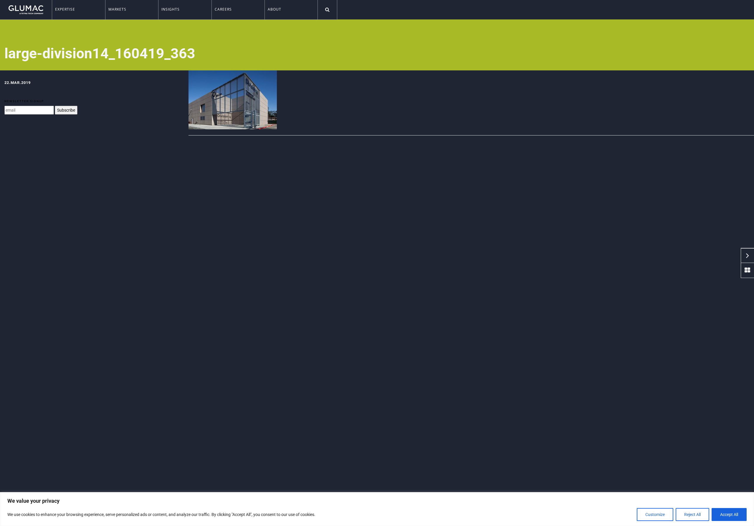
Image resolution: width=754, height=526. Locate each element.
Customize (655, 514)
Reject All (692, 514)
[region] (377, 509)
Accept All (729, 514)
